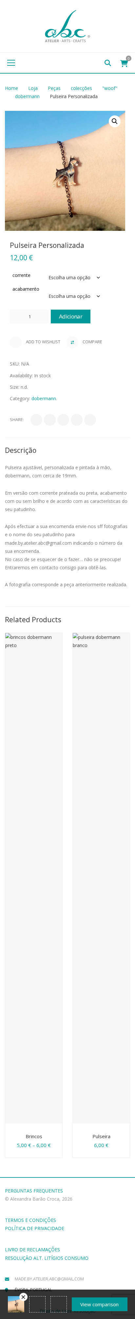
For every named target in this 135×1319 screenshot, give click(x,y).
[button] (115, 121)
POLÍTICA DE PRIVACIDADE (34, 1228)
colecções (81, 88)
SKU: (15, 364)
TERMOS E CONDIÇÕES (30, 1220)
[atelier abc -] (67, 26)
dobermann (27, 96)
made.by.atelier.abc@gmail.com (49, 1279)
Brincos (34, 1136)
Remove (23, 1297)
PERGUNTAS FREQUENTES (34, 1191)
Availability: (21, 375)
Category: (20, 398)
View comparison (99, 1304)
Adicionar (70, 316)
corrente (21, 275)
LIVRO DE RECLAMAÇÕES (32, 1249)
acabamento (25, 289)
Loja (33, 88)
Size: (14, 387)
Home (11, 88)
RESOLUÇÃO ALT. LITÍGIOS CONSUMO (46, 1258)
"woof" (109, 88)
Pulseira (101, 1136)
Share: (17, 419)
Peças (54, 88)
